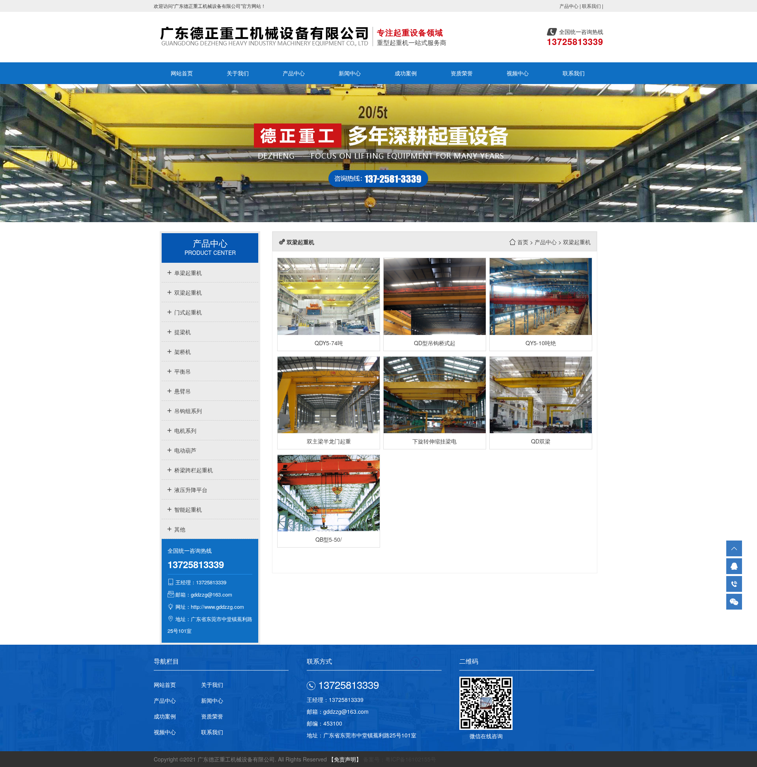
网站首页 (182, 73)
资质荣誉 (462, 73)
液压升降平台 (190, 490)
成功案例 (406, 73)
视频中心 (518, 73)
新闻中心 (350, 73)
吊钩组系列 (187, 411)
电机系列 (184, 430)
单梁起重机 (187, 273)
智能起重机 (187, 509)
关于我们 (238, 73)
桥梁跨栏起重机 (193, 470)
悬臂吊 (182, 391)
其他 (179, 529)
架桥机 (182, 351)
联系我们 (591, 5)
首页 (522, 242)
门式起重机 (187, 312)
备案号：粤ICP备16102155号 (399, 759)
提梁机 (182, 332)
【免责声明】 (345, 759)
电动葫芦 (184, 450)
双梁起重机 (187, 292)
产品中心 (568, 5)
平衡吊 (182, 371)
